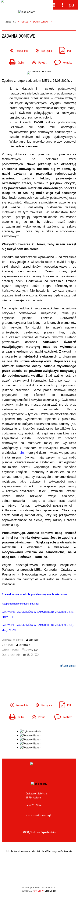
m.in (21, 452)
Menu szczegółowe (62, 5)
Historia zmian (67, 665)
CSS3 (39, 876)
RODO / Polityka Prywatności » (39, 832)
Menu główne (53, 5)
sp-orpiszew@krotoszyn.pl (38, 815)
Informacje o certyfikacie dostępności (39, 863)
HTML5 (33, 876)
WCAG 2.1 (50, 876)
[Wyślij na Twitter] (39, 681)
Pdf (63, 49)
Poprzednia (17, 49)
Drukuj (15, 61)
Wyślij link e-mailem (45, 681)
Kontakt (61, 61)
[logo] (26, 15)
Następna (42, 49)
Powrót (38, 61)
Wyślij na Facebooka (32, 681)
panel (71, 4)
